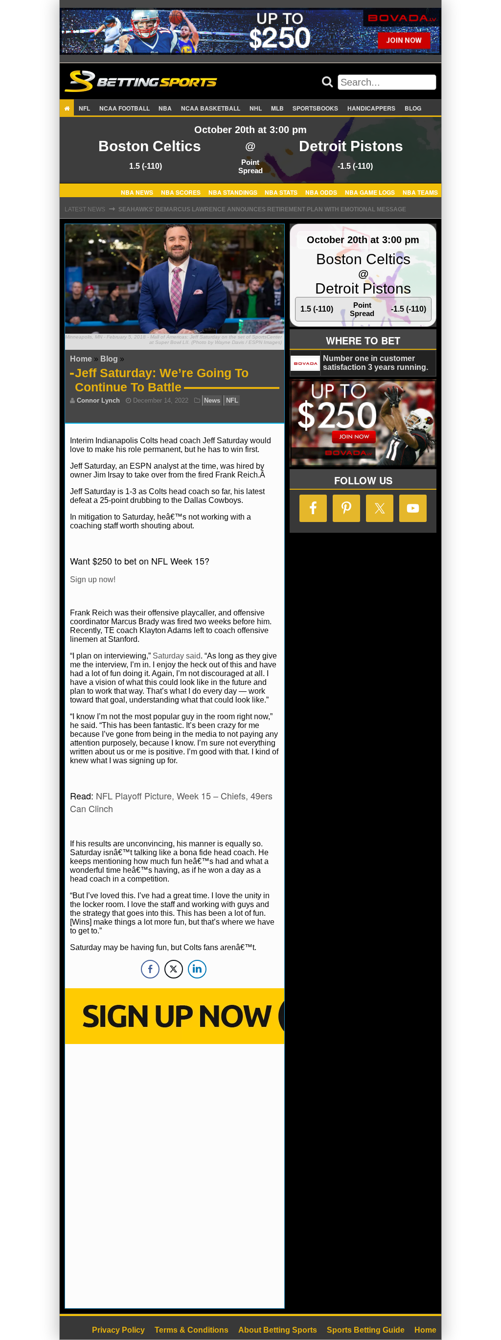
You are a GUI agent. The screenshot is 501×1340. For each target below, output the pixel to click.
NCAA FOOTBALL (124, 108)
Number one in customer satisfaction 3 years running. (375, 362)
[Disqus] (174, 1175)
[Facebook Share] (150, 969)
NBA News (137, 191)
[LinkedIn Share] (197, 969)
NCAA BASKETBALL (210, 108)
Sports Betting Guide (366, 1330)
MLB (277, 108)
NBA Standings (232, 191)
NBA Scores (181, 191)
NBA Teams (420, 191)
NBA (165, 108)
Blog (413, 108)
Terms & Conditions (191, 1330)
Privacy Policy (118, 1330)
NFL (84, 108)
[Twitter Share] (173, 969)
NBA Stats (281, 191)
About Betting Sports (277, 1330)
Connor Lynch (98, 400)
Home (81, 359)
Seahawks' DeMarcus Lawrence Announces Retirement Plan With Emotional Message (262, 209)
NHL (256, 108)
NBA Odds (321, 191)
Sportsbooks (315, 108)
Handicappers (371, 108)
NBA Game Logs (370, 191)
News (212, 400)
